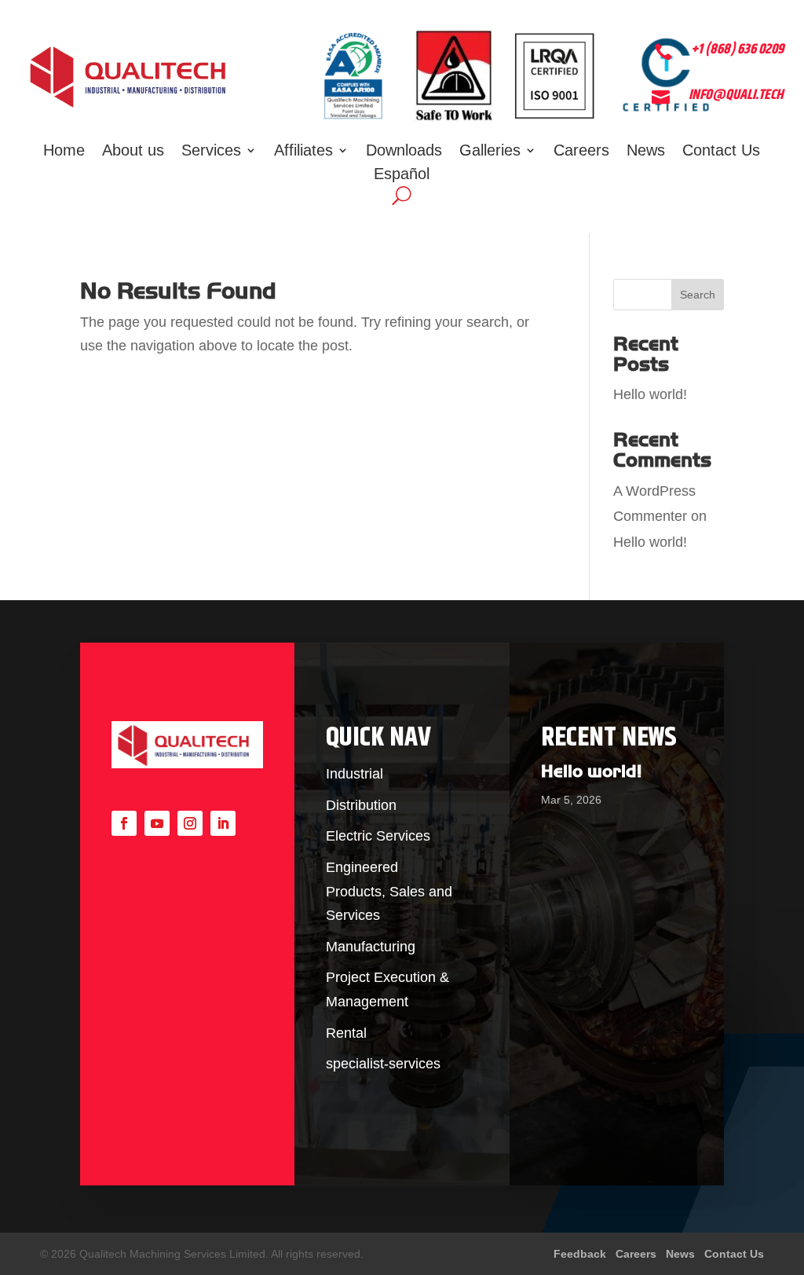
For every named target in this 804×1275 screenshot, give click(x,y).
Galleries (490, 152)
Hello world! (650, 394)
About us (133, 152)
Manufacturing (370, 946)
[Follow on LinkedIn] (223, 823)
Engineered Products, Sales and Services (389, 891)
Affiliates (303, 152)
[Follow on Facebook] (124, 823)
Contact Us (721, 152)
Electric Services (378, 836)
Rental (346, 1033)
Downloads (404, 152)
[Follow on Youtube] (157, 823)
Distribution (361, 805)
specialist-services (383, 1064)
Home (64, 152)
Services (211, 152)
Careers (581, 152)
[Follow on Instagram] (190, 823)
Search (697, 294)
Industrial (354, 774)
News (646, 152)
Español (401, 175)
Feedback (581, 1254)
